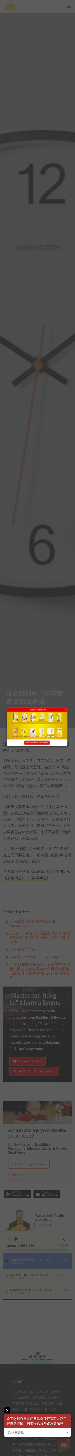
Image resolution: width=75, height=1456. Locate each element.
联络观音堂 (16, 1433)
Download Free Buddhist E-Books (37, 742)
